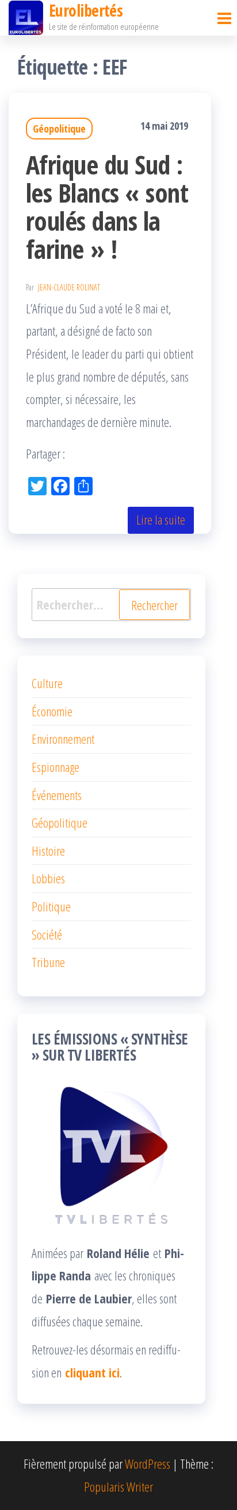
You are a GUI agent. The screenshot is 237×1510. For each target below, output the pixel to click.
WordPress (147, 1463)
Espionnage (55, 766)
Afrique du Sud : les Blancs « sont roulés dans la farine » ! (107, 206)
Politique (51, 906)
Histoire (48, 850)
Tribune (48, 962)
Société (47, 934)
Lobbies (48, 878)
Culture (47, 683)
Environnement (63, 738)
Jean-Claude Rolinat (69, 287)
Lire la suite (160, 519)
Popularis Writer (118, 1486)
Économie (52, 711)
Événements (57, 794)
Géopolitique (59, 128)
